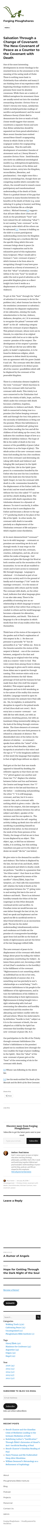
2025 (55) (10, 1369)
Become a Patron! (11, 1290)
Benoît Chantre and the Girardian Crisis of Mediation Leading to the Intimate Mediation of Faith (21, 1432)
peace (13, 1188)
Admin (6, 1514)
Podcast (7, 1492)
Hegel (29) (10, 1356)
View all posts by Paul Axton (21, 1172)
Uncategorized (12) (14, 1331)
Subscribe (33, 1141)
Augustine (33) (12, 1350)
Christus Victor (21, 1183)
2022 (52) (10, 1378)
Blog (5, 1486)
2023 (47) (10, 1375)
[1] (28, 210)
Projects (7, 1497)
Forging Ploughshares (18, 21)
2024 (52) (10, 1372)
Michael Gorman (26, 1185)
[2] (17, 229)
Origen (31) (11, 1353)
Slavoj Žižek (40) (13, 1343)
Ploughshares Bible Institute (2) (20, 1334)
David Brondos (13, 1185)
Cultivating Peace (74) (15, 1327)
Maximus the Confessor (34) (18, 1346)
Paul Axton (11, 1181)
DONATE (10, 1303)
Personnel (8, 1503)
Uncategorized (8, 1183)
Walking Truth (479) (15, 1324)
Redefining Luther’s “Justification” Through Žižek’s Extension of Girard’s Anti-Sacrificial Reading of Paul (23, 1442)
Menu (7, 28)
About (6, 1475)
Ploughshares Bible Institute (16, 1481)
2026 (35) (10, 1365)
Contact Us (8, 1508)
